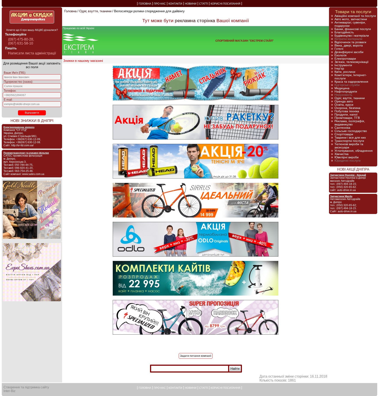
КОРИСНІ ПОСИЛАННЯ (225, 3)
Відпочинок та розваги (350, 42)
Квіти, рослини (344, 71)
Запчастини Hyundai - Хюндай (348, 175)
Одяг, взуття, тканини (95, 11)
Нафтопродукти (345, 91)
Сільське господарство (350, 131)
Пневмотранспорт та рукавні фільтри (26, 153)
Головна (70, 11)
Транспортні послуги (349, 141)
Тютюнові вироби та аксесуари (348, 146)
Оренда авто (343, 101)
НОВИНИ (191, 3)
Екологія (340, 55)
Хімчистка (341, 154)
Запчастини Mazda (341, 196)
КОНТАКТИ (175, 3)
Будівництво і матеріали (351, 35)
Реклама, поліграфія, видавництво (349, 123)
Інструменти (343, 65)
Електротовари (345, 58)
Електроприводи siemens (19, 127)
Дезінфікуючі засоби (348, 52)
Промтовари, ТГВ (347, 118)
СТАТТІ (203, 3)
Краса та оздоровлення (351, 81)
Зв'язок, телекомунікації (351, 62)
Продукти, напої (346, 114)
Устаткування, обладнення (353, 150)
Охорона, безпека (347, 108)
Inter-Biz (10, 391)
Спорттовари (343, 134)
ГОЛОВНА (145, 3)
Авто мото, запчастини (350, 19)
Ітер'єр (339, 68)
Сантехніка (342, 127)
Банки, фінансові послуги (352, 29)
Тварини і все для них (350, 137)
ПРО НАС (160, 3)
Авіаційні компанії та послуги (355, 16)
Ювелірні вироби (346, 157)
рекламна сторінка (195, 20)
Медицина (341, 88)
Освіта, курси (343, 104)
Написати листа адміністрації (32, 53)
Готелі (338, 48)
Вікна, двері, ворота (348, 45)
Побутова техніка (346, 111)
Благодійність (344, 32)
